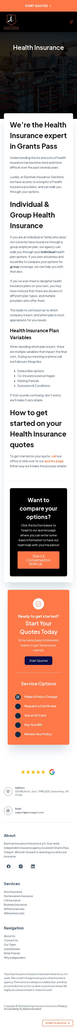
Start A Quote (55, 1023)
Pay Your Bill (33, 725)
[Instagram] (20, 866)
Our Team (10, 944)
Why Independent (15, 957)
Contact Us (11, 940)
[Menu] (71, 22)
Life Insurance (12, 900)
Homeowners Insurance (18, 896)
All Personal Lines (14, 909)
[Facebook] (8, 866)
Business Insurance (15, 904)
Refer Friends (12, 953)
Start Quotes (36, 5)
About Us (9, 936)
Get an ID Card (35, 715)
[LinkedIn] (33, 866)
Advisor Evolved (32, 1009)
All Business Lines (14, 913)
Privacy (62, 1006)
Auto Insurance (13, 891)
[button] (39, 560)
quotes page (54, 461)
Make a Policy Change (40, 697)
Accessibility (11, 1009)
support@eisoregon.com (29, 812)
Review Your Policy (38, 734)
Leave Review (12, 949)
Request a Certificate (40, 706)
